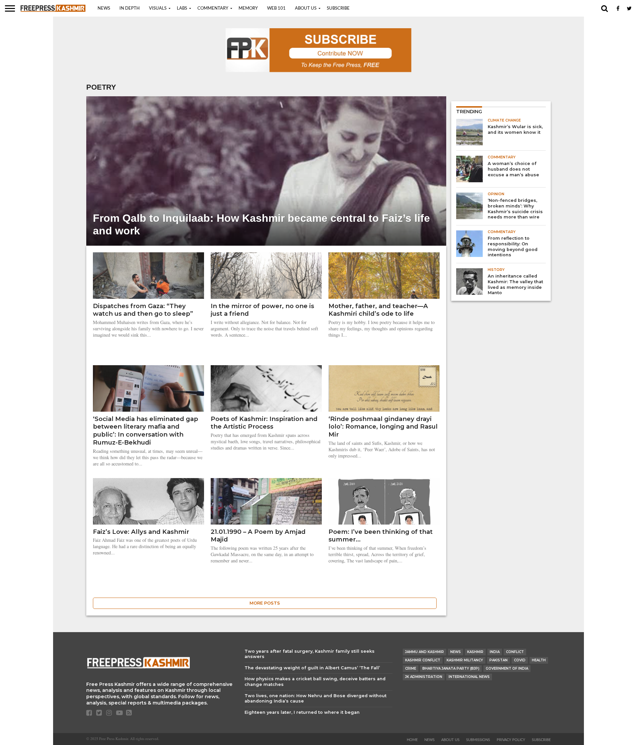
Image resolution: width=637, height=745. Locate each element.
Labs (182, 8)
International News (469, 677)
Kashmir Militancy (465, 660)
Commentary (212, 8)
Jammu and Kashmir (424, 652)
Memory (248, 8)
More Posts (264, 603)
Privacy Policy (511, 740)
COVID (520, 660)
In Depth (129, 8)
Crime (410, 668)
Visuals (158, 8)
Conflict (515, 652)
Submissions (478, 740)
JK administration (423, 677)
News (104, 8)
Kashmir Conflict (422, 660)
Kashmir (475, 652)
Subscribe (338, 8)
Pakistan (498, 660)
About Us (306, 8)
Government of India (507, 668)
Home (412, 740)
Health (539, 660)
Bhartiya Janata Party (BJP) (450, 668)
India (495, 652)
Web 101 (276, 8)
